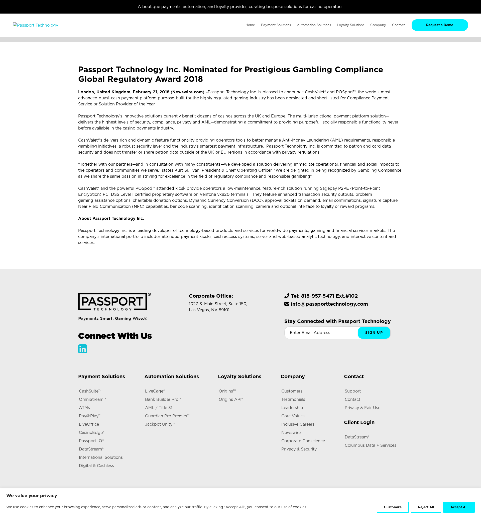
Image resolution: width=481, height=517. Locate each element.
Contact (352, 399)
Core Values (293, 416)
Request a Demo (439, 25)
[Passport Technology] (35, 25)
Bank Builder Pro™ (163, 399)
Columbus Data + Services (370, 445)
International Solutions (101, 457)
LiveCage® (155, 391)
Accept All (458, 507)
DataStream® (91, 449)
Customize (393, 507)
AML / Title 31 (158, 407)
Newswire (291, 432)
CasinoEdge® (91, 432)
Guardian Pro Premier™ (167, 416)
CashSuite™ (90, 391)
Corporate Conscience (303, 440)
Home (250, 25)
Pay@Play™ (90, 416)
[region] (240, 502)
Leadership (292, 407)
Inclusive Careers (297, 424)
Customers (291, 391)
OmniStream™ (92, 399)
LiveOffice (89, 424)
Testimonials (293, 399)
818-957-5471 (317, 296)
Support (353, 391)
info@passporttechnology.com (329, 304)
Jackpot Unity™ (160, 424)
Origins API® (231, 399)
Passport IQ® (91, 440)
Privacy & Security (299, 449)
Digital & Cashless (96, 465)
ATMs (84, 407)
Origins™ (227, 391)
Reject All (426, 507)
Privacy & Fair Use (362, 407)
